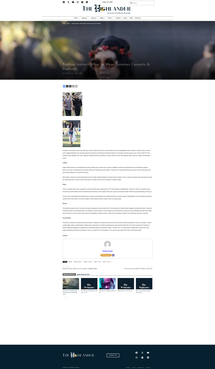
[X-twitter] (68, 2)
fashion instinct (78, 261)
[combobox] (142, 3)
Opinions (84, 18)
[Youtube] (73, 2)
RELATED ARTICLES (69, 274)
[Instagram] (78, 2)
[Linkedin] (87, 2)
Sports (110, 18)
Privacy (134, 367)
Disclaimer (128, 367)
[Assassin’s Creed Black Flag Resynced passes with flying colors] (71, 283)
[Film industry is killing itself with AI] (107, 283)
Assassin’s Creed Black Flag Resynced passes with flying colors (70, 292)
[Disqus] (107, 324)
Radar (102, 18)
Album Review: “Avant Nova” (125, 290)
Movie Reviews (84, 288)
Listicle (137, 288)
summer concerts (87, 261)
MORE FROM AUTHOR (83, 274)
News (76, 18)
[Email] (113, 255)
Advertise (138, 18)
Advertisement (140, 367)
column (70, 261)
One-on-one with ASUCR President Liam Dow (138, 268)
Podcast (118, 18)
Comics (125, 18)
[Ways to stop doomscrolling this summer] (144, 283)
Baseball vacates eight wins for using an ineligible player (80, 268)
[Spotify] (82, 2)
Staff (131, 18)
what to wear (97, 261)
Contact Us (148, 367)
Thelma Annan (69, 73)
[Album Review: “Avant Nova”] (126, 283)
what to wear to (107, 261)
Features (93, 18)
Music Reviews (121, 288)
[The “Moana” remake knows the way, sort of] (89, 283)
